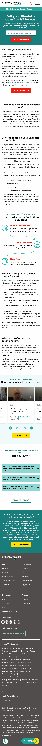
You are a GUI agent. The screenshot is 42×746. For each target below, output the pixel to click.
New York (26, 668)
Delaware (24, 651)
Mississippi (15, 662)
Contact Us (5, 585)
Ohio (28, 671)
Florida (32, 651)
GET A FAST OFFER (21, 39)
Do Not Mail (26, 603)
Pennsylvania (23, 674)
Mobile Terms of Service (10, 696)
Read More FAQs (21, 500)
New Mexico (16, 668)
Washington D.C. (7, 682)
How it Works (6, 568)
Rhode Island (6, 677)
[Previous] (10, 428)
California (29, 648)
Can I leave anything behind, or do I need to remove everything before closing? (18, 468)
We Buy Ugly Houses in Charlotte (19, 82)
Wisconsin (31, 682)
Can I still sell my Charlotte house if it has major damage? (19, 478)
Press (24, 589)
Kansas (4, 657)
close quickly (22, 196)
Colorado (5, 651)
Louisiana (21, 657)
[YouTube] (11, 622)
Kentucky (12, 657)
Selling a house (7, 280)
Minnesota (5, 662)
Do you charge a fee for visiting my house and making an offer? (18, 487)
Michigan (26, 659)
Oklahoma (5, 674)
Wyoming (5, 685)
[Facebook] (3, 622)
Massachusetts (15, 659)
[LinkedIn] (15, 622)
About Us (25, 568)
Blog (3, 607)
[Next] (31, 428)
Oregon (13, 674)
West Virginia (20, 682)
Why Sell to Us (7, 572)
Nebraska (5, 665)
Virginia (24, 680)
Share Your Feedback (13, 633)
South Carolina (18, 677)
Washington (33, 680)
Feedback (25, 599)
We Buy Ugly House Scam (10, 611)
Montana (33, 662)
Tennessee (29, 677)
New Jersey (6, 668)
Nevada (13, 665)
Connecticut (14, 651)
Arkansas (21, 648)
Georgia (4, 654)
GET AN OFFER (21, 435)
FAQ (3, 599)
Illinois (17, 654)
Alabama (5, 648)
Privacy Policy (6, 700)
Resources (5, 603)
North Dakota (19, 671)
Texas (3, 680)
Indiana (25, 654)
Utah (9, 680)
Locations (25, 572)
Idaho (11, 654)
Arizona (12, 648)
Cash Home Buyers (8, 581)
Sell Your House (7, 576)
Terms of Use (6, 691)
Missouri (24, 662)
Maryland (5, 659)
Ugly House (26, 585)
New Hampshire (23, 665)
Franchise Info (27, 581)
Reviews (25, 576)
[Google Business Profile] (19, 622)
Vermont (16, 680)
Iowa (31, 654)
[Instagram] (7, 622)
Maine (29, 657)
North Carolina (7, 671)
